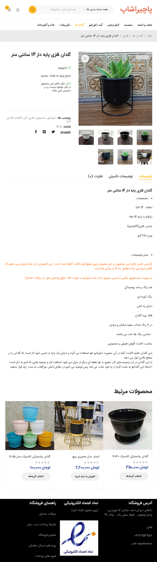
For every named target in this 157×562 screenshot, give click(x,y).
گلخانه (18, 118)
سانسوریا (40, 118)
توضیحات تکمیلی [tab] (121, 176)
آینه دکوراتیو (95, 24)
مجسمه (128, 24)
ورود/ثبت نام (18, 9)
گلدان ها (79, 24)
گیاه (68, 121)
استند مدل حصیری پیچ (85, 456)
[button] (85, 58)
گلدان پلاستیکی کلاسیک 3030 (130, 456)
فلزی (125, 36)
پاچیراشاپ (136, 9)
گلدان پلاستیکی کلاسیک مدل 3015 (29, 456)
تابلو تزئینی (113, 24)
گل (25, 118)
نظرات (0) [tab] (95, 176)
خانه (149, 36)
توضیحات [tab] (145, 176)
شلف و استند (144, 24)
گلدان (10, 118)
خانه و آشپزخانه (46, 24)
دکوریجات (65, 24)
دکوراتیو (51, 118)
